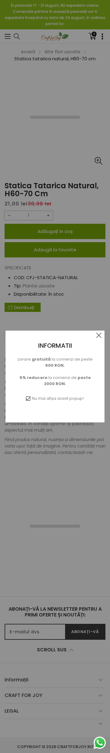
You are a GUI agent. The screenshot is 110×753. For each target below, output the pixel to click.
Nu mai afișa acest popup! (58, 398)
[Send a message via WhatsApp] (100, 743)
